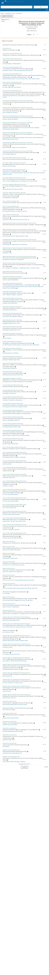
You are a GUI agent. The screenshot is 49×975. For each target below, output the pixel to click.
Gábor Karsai (12, 739)
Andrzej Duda (36, 344)
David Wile (6, 746)
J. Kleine (27, 268)
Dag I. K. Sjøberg (21, 761)
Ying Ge (6, 400)
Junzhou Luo (26, 219)
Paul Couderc (7, 279)
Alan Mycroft (15, 119)
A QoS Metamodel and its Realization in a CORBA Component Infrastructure (23, 625)
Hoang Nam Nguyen (25, 435)
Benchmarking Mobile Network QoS (12, 506)
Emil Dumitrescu (29, 137)
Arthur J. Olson (27, 78)
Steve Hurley (17, 359)
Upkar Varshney (8, 514)
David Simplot (15, 443)
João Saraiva (7, 718)
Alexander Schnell (23, 640)
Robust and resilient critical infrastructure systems (17, 708)
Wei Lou (6, 464)
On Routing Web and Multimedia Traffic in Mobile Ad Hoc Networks (21, 315)
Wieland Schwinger (16, 286)
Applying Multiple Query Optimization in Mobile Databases (19, 321)
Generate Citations (7, 16)
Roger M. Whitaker (8, 359)
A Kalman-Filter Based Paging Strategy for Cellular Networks (19, 499)
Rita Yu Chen (7, 166)
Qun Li (5, 420)
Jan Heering (7, 704)
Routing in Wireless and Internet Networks (14, 386)
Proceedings (8, 13)
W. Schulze (11, 654)
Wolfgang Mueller (15, 181)
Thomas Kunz (13, 310)
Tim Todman (7, 154)
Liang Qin (6, 393)
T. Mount (6, 654)
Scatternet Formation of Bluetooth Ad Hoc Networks (17, 570)
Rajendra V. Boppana (17, 316)
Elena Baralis (28, 588)
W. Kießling (12, 294)
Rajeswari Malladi (8, 323)
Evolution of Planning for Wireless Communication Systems (19, 358)
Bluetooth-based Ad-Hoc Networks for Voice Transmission (19, 598)
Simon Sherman (17, 87)
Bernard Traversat (8, 172)
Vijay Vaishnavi (15, 244)
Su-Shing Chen (20, 259)
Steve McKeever (8, 147)
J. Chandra (6, 709)
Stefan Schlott (22, 600)
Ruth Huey (21, 78)
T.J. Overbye (7, 593)
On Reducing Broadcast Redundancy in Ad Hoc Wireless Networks (21, 462)
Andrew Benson (29, 70)
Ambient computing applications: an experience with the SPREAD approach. (23, 278)
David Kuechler (7, 244)
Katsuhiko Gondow (18, 731)
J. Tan (5, 682)
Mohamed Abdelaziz (18, 172)
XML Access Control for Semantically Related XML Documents (19, 258)
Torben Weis (29, 627)
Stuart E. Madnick (15, 236)
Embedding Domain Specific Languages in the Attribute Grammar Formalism (24, 714)
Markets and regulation (9, 630)
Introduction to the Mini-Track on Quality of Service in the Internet (21, 202)
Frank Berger (23, 181)
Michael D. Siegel (24, 236)
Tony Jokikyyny (14, 613)
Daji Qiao (6, 477)
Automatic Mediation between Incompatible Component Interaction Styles (23, 674)
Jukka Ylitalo (7, 613)
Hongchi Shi (13, 259)
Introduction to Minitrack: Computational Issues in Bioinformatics (21, 55)
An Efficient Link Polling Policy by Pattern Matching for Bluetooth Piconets (23, 563)
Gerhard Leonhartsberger (34, 286)
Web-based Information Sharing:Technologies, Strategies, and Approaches (23, 224)
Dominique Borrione (9, 137)
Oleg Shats (10, 87)
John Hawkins (14, 112)
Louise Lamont (18, 400)
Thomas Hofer (7, 286)
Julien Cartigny (7, 443)
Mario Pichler (24, 286)
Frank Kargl (7, 600)
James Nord (13, 375)
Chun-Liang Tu (30, 580)
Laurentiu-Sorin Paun (27, 344)
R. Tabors (6, 632)
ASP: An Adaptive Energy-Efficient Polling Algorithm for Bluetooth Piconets (23, 548)
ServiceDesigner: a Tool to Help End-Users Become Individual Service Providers (24, 350)
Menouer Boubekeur (19, 137)
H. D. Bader (32, 268)
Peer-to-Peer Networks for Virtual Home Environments (18, 179)
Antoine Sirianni (14, 139)
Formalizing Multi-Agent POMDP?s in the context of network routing (21, 412)
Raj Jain (11, 486)
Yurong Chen (7, 406)
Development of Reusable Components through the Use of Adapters (21, 645)
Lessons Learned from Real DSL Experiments (15, 745)
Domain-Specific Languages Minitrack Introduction (17, 703)
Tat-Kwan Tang (14, 521)
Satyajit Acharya (8, 381)
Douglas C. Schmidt (23, 669)
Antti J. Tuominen (31, 613)
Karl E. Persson (7, 607)
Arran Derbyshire (22, 147)
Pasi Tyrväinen (7, 338)
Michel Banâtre (14, 279)
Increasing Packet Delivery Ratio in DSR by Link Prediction (18, 391)
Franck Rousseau (8, 344)
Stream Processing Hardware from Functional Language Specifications (22, 117)
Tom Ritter (6, 627)
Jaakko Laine (38, 613)
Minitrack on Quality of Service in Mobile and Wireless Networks (20, 448)
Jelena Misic (7, 521)
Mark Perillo (7, 550)
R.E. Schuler (17, 654)
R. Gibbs (37, 268)
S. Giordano (7, 211)
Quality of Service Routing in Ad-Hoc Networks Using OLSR (19, 398)
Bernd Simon (14, 189)
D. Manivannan (15, 607)
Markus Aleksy (7, 640)
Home (2, 13)
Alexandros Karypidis (9, 330)
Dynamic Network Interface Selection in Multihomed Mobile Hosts (21, 612)
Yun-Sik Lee (13, 697)
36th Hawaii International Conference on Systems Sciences (19, 45)
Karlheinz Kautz (8, 753)
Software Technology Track (10, 50)
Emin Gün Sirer (14, 406)
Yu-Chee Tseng (13, 565)
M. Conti (12, 457)
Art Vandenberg (23, 244)
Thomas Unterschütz (20, 627)
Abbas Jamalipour (14, 494)
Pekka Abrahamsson (17, 753)
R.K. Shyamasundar (27, 381)
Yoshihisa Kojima (14, 129)
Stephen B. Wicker (23, 406)
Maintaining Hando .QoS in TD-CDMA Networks (15, 519)
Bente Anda (14, 761)
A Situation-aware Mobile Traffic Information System (17, 293)
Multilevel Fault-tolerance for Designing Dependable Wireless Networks (22, 512)
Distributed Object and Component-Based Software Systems (19, 618)
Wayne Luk (14, 147)
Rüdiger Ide (14, 368)
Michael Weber (29, 600)
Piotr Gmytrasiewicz (26, 413)
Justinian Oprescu (17, 344)
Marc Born (12, 627)
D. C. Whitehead (21, 268)
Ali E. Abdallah (7, 112)
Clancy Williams (21, 95)
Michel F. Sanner (36, 78)
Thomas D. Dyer (8, 316)
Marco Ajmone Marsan (19, 588)
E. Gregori (16, 457)
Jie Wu (9, 464)
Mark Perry (14, 303)
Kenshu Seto (30, 127)
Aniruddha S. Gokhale (9, 661)
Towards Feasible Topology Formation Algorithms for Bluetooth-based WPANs (24, 585)
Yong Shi (5, 97)
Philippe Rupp (7, 197)
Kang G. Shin (12, 477)
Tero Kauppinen (22, 613)
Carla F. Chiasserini (8, 588)
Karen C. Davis (16, 323)
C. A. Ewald (15, 682)
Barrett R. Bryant (8, 620)
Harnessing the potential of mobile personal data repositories (20, 328)
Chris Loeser (7, 181)
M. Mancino (13, 211)
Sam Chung (7, 697)
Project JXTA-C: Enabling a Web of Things (14, 171)
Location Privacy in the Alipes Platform (13, 373)
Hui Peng (28, 95)
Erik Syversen (7, 761)
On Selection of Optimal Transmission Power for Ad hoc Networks (21, 405)
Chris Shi (38, 95)
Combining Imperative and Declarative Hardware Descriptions (20, 152)
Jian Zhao (6, 219)
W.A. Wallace (12, 709)
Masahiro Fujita (7, 127)
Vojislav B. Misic (22, 521)
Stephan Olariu (15, 435)
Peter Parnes (20, 375)
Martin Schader (15, 640)
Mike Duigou (33, 172)
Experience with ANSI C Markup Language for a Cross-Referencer (20, 729)
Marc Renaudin (37, 137)
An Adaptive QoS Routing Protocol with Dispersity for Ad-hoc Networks (22, 425)
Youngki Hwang (8, 427)
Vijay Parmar (7, 259)
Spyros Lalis (17, 330)
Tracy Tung (7, 494)
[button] (47, 10)
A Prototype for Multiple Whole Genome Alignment (17, 68)
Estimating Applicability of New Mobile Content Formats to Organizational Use (24, 335)
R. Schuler (11, 632)
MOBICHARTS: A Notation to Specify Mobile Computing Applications (21, 380)
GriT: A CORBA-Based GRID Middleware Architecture (17, 659)
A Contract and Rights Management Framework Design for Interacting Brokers (24, 186)
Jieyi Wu (21, 219)
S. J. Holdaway (14, 268)
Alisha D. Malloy (16, 514)
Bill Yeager (13, 166)
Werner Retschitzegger (12, 288)
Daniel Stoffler (7, 78)
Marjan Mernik (13, 704)
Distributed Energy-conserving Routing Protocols (16, 418)
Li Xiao (5, 87)
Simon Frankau (7, 119)
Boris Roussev (7, 691)
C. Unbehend (19, 294)
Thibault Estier (14, 197)
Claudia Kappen (7, 63)
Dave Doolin (26, 172)
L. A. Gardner (7, 268)
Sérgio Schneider (14, 718)
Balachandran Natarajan (20, 661)
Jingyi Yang (22, 70)
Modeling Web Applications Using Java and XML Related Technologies (22, 696)
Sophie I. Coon (14, 78)
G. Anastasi (6, 457)
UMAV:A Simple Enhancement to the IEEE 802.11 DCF (17, 476)
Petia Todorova (7, 435)
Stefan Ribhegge (14, 600)
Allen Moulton (7, 236)
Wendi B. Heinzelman (15, 550)
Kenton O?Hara (7, 303)
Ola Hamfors (16, 353)
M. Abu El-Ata (13, 507)
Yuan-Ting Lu (21, 565)
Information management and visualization (14, 592)
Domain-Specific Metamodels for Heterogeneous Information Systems (22, 681)
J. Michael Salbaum (16, 63)
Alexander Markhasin (17, 538)
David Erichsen (13, 95)
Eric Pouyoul (9, 174)
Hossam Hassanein (13, 219)
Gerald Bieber (7, 368)
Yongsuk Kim (19, 571)
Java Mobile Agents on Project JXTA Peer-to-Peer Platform (18, 164)
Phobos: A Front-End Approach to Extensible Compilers (18, 723)
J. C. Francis (6, 507)
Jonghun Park (12, 571)
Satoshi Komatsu (16, 127)
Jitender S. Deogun (8, 70)
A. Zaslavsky (10, 682)
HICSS (13, 13)
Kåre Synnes (7, 375)
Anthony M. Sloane (22, 704)
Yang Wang (7, 310)
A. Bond (21, 682)
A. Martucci (18, 211)
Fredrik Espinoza (8, 353)
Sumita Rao (16, 669)
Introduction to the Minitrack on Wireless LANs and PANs (18, 543)
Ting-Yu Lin (7, 565)
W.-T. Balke (6, 294)
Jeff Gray (6, 739)
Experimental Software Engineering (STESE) (14, 751)
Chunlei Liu (6, 486)
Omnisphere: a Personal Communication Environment (17, 343)
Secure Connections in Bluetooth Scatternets (15, 605)
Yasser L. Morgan (8, 529)
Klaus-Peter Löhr (8, 676)
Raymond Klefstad (8, 669)
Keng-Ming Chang (22, 580)
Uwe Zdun (20, 189)
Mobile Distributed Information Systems (14, 273)
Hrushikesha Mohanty (17, 381)
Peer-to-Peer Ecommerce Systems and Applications (17, 159)
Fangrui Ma (16, 70)
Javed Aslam (10, 420)
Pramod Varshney (16, 427)
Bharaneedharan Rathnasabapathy (12, 413)
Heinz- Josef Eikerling (32, 181)
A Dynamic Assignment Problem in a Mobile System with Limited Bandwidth (23, 308)
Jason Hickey (14, 724)
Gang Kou (32, 95)
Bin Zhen (6, 571)
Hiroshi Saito (24, 127)
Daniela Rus (17, 420)
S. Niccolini (24, 211)
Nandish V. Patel (8, 253)
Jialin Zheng (7, 95)
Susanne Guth (7, 189)
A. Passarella (22, 457)
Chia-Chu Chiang (8, 647)
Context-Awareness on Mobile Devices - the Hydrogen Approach (20, 285)
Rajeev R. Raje (16, 620)
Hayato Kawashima (8, 731)
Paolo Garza (34, 588)
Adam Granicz (7, 724)
